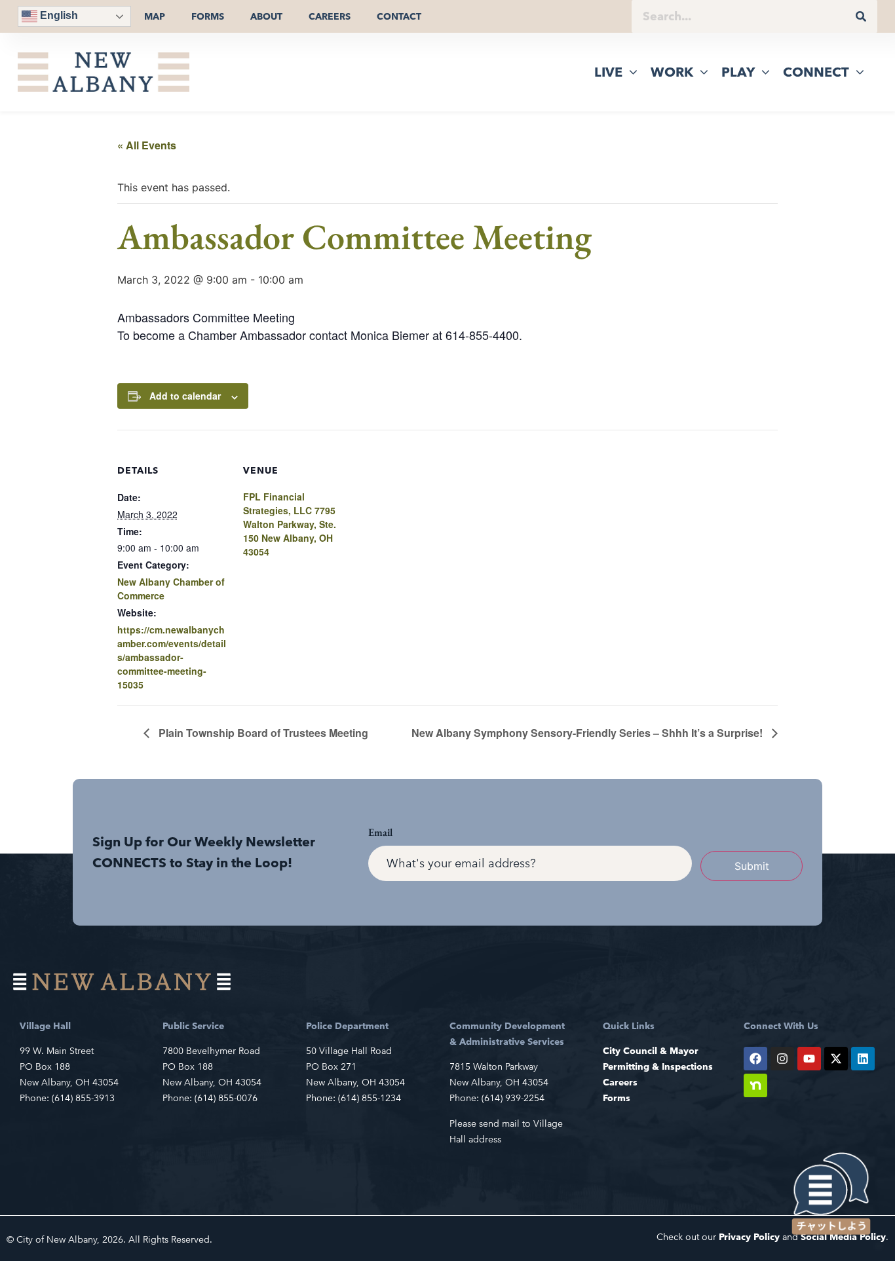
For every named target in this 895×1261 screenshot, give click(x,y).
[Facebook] (755, 1058)
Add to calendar (185, 395)
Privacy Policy (749, 1237)
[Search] (861, 16)
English (57, 15)
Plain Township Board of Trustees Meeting (262, 732)
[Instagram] (782, 1058)
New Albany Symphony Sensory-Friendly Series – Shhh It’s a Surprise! (588, 732)
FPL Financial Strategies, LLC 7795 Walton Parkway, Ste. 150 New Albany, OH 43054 (289, 524)
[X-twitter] (836, 1058)
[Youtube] (809, 1058)
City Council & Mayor (650, 1051)
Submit (751, 866)
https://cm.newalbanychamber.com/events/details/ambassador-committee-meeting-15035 (171, 657)
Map (154, 16)
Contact (399, 16)
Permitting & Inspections (658, 1066)
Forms (207, 16)
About (266, 16)
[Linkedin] (863, 1058)
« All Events (146, 145)
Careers (330, 16)
